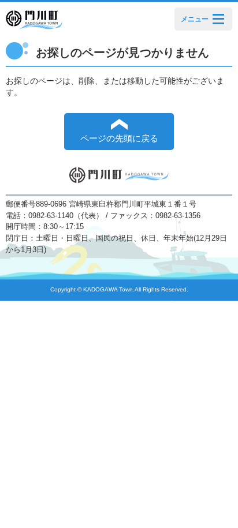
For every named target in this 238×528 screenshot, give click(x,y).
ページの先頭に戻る (119, 138)
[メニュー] (218, 19)
